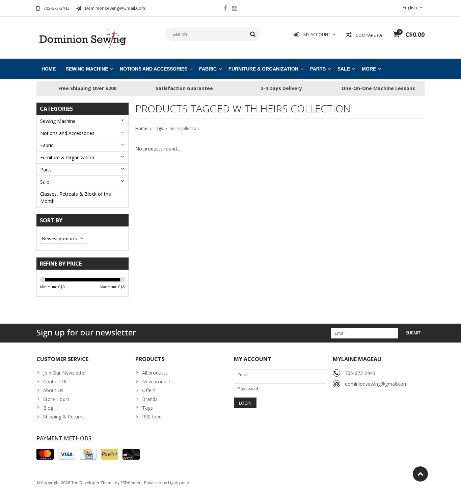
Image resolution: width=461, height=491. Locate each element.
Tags (158, 128)
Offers (149, 390)
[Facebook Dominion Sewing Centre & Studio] (225, 9)
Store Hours (56, 399)
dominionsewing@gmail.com (376, 384)
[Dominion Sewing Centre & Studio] (82, 38)
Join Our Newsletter (64, 373)
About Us (53, 390)
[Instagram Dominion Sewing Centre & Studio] (234, 9)
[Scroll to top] (420, 474)
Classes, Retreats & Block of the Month (75, 197)
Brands (150, 399)
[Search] (253, 34)
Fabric (208, 69)
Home (49, 69)
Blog (48, 408)
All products (155, 373)
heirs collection (184, 128)
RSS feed (152, 416)
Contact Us (55, 381)
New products (157, 381)
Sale (343, 69)
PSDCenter (130, 483)
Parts (318, 69)
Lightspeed (178, 483)
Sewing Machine (87, 69)
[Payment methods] (45, 454)
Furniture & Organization (263, 69)
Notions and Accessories (153, 69)
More (369, 69)
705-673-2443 (360, 373)
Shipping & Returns (64, 416)
